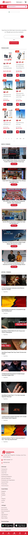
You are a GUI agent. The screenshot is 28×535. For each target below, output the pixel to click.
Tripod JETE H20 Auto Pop (20, 123)
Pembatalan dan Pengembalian (8, 480)
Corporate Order (4, 482)
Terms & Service (4, 485)
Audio (3, 404)
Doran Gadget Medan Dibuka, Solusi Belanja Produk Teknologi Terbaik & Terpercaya (14, 156)
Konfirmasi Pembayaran (6, 476)
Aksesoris (4, 361)
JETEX (2, 512)
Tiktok (2, 502)
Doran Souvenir (4, 509)
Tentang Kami (4, 469)
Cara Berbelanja (4, 474)
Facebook (3, 494)
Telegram (3, 498)
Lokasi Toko (4, 472)
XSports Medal (4, 517)
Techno (3, 339)
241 (23, 138)
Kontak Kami (4, 470)
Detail (9, 75)
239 (17, 138)
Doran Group (4, 507)
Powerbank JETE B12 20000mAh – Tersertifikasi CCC (20, 66)
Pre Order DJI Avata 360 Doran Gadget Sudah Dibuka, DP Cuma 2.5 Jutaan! (14, 239)
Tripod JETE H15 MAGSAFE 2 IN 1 (7, 95)
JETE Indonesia (4, 514)
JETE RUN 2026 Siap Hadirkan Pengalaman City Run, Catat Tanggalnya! (14, 197)
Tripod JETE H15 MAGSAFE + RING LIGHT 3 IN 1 (20, 95)
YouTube (3, 500)
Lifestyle (3, 275)
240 (20, 138)
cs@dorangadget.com (8, 459)
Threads (3, 493)
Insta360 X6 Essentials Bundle (7, 67)
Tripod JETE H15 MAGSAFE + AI (7, 123)
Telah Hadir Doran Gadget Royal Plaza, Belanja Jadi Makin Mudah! (14, 177)
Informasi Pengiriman (6, 478)
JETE (6, 404)
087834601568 (6, 462)
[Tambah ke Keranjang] (4, 75)
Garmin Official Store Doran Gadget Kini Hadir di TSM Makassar (14, 218)
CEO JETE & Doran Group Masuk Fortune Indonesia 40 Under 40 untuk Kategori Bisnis (14, 259)
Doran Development (5, 511)
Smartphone (4, 318)
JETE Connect (4, 516)
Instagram (3, 491)
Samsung (3, 425)
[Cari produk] (26, 7)
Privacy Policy (4, 483)
